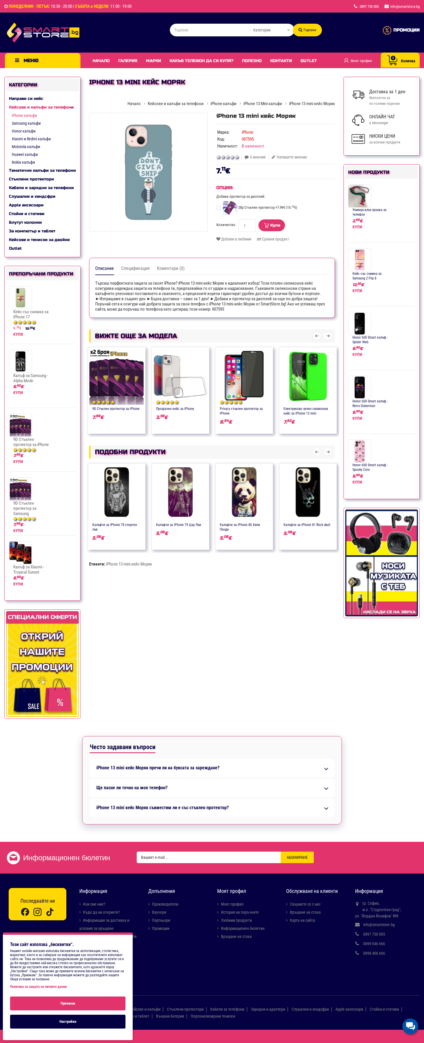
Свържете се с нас (305, 904)
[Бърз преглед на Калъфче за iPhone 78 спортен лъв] (133, 524)
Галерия (127, 60)
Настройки (67, 1021)
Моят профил (232, 904)
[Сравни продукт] (122, 408)
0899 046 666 (374, 943)
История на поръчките (240, 912)
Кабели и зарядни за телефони (41, 187)
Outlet (309, 60)
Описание (104, 268)
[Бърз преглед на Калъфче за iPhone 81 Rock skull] (325, 524)
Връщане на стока (236, 936)
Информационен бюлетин (242, 928)
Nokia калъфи (23, 162)
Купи (275, 225)
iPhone (247, 132)
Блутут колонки (25, 222)
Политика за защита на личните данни (38, 987)
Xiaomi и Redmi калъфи (31, 139)
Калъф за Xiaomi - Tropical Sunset (28, 569)
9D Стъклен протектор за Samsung (24, 508)
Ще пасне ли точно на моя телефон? (132, 787)
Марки (153, 60)
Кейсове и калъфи (145, 1009)
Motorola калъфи (26, 146)
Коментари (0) (171, 268)
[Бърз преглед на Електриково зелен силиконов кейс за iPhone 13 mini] (325, 408)
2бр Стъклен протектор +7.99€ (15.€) (267, 207)
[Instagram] (37, 911)
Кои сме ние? (94, 904)
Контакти (281, 60)
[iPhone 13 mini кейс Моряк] (148, 172)
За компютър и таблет (32, 231)
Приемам (68, 1003)
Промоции (160, 928)
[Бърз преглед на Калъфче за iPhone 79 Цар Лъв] (197, 524)
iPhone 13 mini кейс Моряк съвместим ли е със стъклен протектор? (162, 807)
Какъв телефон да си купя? (201, 60)
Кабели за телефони (227, 1009)
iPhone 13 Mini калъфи (262, 103)
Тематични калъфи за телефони (42, 170)
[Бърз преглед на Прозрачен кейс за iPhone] (197, 408)
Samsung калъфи (26, 123)
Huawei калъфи (25, 154)
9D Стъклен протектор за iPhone (31, 442)
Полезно (252, 60)
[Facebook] (25, 911)
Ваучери (159, 912)
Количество (225, 225)
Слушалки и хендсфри (32, 196)
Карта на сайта (302, 920)
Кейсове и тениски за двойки (39, 239)
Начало (101, 60)
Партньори (161, 920)
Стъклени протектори (31, 179)
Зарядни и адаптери (268, 1009)
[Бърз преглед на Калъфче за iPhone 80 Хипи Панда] (261, 524)
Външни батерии (170, 1016)
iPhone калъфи (24, 115)
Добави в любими (235, 239)
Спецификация (135, 268)
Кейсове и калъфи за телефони (41, 107)
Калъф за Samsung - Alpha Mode (30, 378)
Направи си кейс (26, 98)
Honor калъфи (23, 131)
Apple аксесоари (26, 205)
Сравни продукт (275, 239)
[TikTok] (50, 911)
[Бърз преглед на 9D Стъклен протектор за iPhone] (133, 408)
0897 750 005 (374, 934)
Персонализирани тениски (213, 1016)
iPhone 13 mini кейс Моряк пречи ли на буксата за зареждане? (157, 767)
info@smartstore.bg (379, 924)
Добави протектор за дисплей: (240, 196)
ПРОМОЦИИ (406, 30)
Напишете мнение (292, 157)
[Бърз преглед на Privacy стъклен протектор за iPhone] (261, 408)
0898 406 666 (374, 953)
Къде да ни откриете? (101, 912)
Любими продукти (236, 920)
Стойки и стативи (26, 213)
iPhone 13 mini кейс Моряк (129, 564)
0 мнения (258, 157)
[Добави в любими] (111, 408)
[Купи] (100, 408)
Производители (165, 904)
